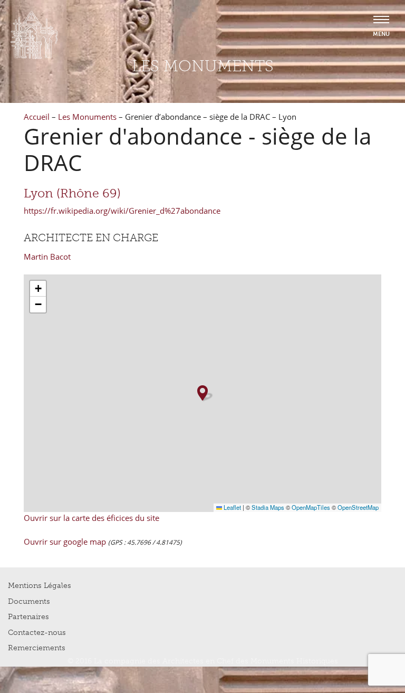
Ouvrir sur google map (66, 541)
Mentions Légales (39, 585)
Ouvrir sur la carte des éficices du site (91, 517)
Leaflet (231, 507)
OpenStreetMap (358, 507)
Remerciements (36, 647)
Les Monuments (87, 116)
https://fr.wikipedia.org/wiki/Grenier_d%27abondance (122, 210)
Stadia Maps (268, 507)
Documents (29, 601)
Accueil (37, 116)
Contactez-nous (37, 632)
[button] (202, 393)
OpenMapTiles (311, 507)
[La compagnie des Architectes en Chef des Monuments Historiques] (34, 56)
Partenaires (28, 616)
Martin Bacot (47, 256)
